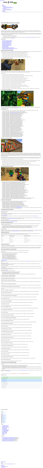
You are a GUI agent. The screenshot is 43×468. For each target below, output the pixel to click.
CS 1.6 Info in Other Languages (5, 429)
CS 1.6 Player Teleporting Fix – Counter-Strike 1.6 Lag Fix (8, 437)
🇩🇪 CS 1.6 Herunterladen (4, 418)
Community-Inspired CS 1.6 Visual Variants (6, 43)
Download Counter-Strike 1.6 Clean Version (30, 37)
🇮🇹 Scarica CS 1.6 (3, 421)
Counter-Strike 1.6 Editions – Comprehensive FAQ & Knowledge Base (9, 48)
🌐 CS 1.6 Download (3, 412)
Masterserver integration (3, 260)
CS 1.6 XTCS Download (4, 382)
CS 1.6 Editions (3, 11)
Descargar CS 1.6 (3, 465)
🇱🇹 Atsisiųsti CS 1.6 (3, 422)
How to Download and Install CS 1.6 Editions (7, 44)
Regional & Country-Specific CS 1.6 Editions (7, 42)
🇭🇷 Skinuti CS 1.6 (3, 420)
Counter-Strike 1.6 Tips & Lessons (5, 427)
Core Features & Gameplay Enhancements (6, 45)
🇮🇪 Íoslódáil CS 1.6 (3, 419)
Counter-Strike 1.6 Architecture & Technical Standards (8, 47)
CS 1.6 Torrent (3, 386)
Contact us (2, 462)
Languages (3, 10)
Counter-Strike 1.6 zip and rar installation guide (8, 7)
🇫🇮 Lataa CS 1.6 (3, 417)
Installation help (4, 6)
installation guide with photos (11, 218)
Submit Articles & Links (3, 461)
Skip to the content (2, 0)
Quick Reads (3, 434)
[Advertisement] (21, 18)
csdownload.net (8, 370)
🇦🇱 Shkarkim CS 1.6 (3, 414)
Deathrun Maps (29, 230)
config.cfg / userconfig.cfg (5, 259)
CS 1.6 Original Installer (5, 378)
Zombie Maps (36, 230)
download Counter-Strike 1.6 (24, 373)
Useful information (4, 8)
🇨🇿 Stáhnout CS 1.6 (3, 415)
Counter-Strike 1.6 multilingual (4, 466)
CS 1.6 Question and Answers (5, 430)
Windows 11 (7, 270)
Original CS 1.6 (3, 5)
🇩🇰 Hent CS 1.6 (3, 416)
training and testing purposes (19, 207)
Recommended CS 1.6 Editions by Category (7, 40)
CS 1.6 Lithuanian (4, 387)
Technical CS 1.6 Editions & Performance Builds (7, 41)
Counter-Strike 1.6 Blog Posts (5, 425)
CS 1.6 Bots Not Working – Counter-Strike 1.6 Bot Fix (8, 439)
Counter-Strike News (4, 428)
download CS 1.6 (12, 52)
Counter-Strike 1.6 (14, 373)
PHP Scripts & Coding (4, 433)
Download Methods (5, 215)
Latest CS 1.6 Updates (4, 432)
